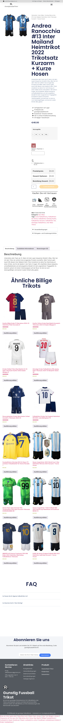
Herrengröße (37, 129)
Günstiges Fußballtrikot (39, 222)
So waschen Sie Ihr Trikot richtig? (13, 603)
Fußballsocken (39, 163)
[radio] (33, 134)
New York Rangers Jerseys (50, 716)
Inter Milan (41, 15)
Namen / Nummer (38, 149)
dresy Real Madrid (35, 718)
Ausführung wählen (10, 333)
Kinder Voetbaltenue (6, 722)
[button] (51, 4)
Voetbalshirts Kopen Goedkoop (9, 720)
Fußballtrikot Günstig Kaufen (47, 218)
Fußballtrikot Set (51, 220)
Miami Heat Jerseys (35, 716)
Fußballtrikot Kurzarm (38, 220)
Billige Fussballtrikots (48, 718)
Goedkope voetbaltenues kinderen (49, 720)
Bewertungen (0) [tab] (42, 248)
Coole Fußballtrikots (41, 216)
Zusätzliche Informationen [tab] (25, 248)
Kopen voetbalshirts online (29, 720)
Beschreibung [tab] (9, 248)
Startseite (34, 15)
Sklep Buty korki (22, 716)
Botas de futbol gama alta (8, 716)
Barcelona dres (24, 718)
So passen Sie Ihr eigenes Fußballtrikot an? (15, 596)
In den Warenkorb (48, 187)
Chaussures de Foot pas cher (9, 718)
